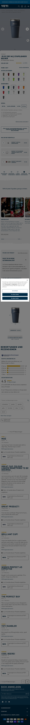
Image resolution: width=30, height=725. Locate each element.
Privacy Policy (8, 284)
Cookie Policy (14, 284)
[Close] (27, 280)
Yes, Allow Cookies (15, 294)
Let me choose (15, 290)
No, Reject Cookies (15, 298)
